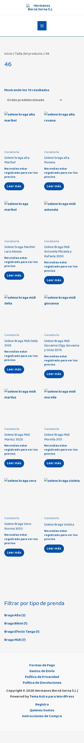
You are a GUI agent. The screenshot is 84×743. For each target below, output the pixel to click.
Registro (42, 704)
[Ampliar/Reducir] (4, 735)
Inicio (8, 53)
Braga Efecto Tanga (19, 631)
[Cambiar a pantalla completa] (13, 735)
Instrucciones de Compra (42, 716)
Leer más (14, 186)
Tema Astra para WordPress (52, 696)
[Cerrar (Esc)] (32, 735)
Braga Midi (12, 640)
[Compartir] (23, 735)
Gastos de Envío (42, 671)
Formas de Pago (42, 665)
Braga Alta (12, 615)
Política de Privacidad (42, 677)
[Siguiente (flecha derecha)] (13, 741)
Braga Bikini (13, 623)
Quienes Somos (42, 710)
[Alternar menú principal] (42, 25)
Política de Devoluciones (42, 682)
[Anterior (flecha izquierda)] (4, 741)
